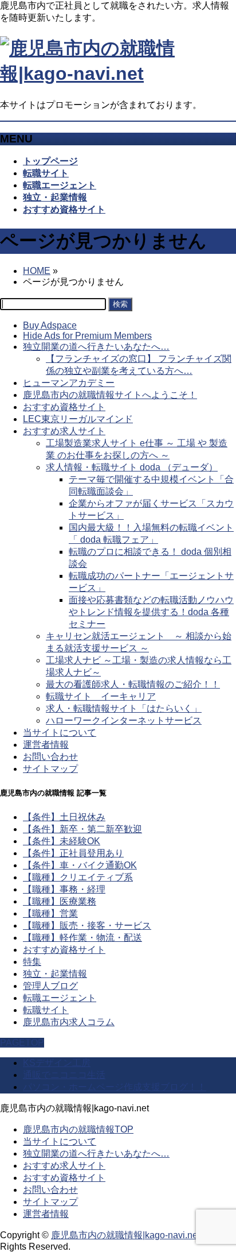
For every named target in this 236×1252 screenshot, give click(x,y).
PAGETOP (22, 1043)
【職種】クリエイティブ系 (78, 877)
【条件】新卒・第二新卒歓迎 (82, 829)
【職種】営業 (50, 913)
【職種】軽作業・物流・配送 (82, 937)
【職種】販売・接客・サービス (87, 925)
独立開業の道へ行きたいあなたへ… (96, 346)
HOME (36, 271)
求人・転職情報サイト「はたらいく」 (124, 708)
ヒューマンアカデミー (69, 383)
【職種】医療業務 (59, 901)
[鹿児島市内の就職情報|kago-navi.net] (118, 73)
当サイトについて (59, 732)
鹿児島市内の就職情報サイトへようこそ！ (110, 395)
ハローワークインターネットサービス (124, 720)
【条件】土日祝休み (64, 817)
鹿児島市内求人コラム (69, 1022)
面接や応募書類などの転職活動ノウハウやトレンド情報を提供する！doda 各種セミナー (151, 612)
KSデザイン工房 (57, 1063)
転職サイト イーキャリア (101, 696)
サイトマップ (50, 769)
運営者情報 (46, 744)
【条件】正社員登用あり (73, 853)
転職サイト (46, 1010)
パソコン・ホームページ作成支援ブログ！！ (114, 1087)
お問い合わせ (50, 757)
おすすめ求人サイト (64, 431)
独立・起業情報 (55, 974)
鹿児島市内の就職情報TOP (78, 1129)
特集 (32, 962)
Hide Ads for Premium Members (87, 336)
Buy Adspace (50, 325)
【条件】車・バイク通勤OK (80, 865)
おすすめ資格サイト (64, 407)
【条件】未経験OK (61, 841)
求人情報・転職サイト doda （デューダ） (132, 467)
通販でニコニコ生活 (64, 1075)
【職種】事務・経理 (64, 889)
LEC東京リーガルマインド (78, 419)
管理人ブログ (50, 986)
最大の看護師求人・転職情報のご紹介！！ (133, 684)
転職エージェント (59, 998)
